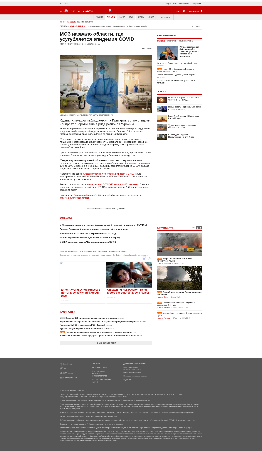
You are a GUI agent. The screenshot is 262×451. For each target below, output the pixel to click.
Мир (131, 17)
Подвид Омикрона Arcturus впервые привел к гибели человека (94, 229)
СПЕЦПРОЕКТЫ (197, 3)
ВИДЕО (168, 3)
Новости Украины (165, 35)
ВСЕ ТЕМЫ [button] (195, 26)
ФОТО (175, 3)
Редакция (127, 380)
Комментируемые (186, 41)
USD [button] (79, 11)
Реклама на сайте (99, 367)
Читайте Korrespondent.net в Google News (106, 208)
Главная (99, 17)
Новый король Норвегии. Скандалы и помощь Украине (184, 108)
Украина (111, 17)
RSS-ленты (68, 373)
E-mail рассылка (70, 378)
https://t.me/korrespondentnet (74, 197)
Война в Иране (108, 26)
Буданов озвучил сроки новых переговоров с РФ (87, 328)
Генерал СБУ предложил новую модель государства (92, 318)
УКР (66, 3)
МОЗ (94, 251)
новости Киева (119, 26)
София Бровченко (71, 44)
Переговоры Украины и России (99, 26)
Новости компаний (164, 263)
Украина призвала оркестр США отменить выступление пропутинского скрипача (103, 321)
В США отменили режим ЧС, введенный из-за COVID (88, 242)
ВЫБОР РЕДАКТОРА (165, 227)
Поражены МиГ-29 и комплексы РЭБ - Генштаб (86, 325)
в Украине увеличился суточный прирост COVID (107, 173)
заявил (139, 131)
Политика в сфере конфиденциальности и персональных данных (132, 370)
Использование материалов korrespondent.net (99, 373)
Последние (161, 41)
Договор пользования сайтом (134, 364)
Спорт (151, 17)
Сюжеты (160, 91)
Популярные (171, 41)
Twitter (66, 369)
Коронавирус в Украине (118, 251)
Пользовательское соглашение (135, 376)
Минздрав (88, 251)
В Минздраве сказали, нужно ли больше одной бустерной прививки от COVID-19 (103, 225)
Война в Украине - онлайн (137, 26)
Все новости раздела (68, 22)
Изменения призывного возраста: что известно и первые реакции (98, 332)
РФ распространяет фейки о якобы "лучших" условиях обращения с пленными (189, 51)
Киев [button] (62, 11)
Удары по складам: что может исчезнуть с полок (182, 126)
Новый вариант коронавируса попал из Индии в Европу (90, 237)
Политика (89, 22)
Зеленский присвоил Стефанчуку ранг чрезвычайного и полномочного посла (101, 335)
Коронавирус (73, 251)
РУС (61, 3)
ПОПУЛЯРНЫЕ (184, 3)
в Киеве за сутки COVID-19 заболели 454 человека (111, 184)
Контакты (96, 364)
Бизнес (141, 17)
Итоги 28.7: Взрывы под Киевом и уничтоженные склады (175, 70)
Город (122, 17)
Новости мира (162, 307)
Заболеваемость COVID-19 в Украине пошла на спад (88, 233)
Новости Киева (162, 297)
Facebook (67, 364)
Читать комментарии (106, 342)
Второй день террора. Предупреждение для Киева (181, 136)
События (80, 22)
